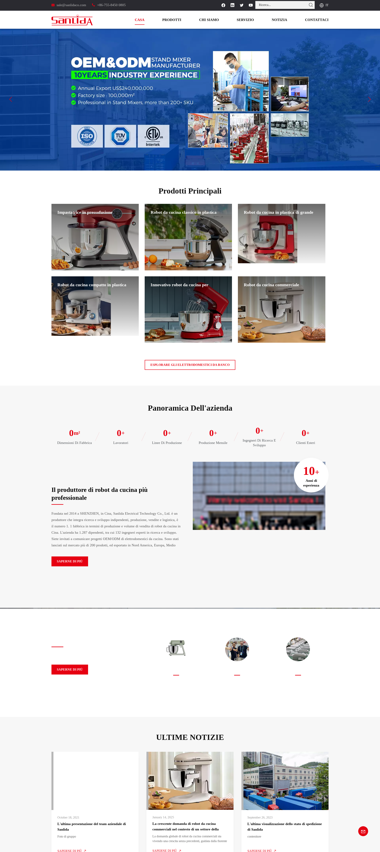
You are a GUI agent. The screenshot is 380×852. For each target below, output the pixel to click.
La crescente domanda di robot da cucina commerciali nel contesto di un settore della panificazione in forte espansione (184, 827)
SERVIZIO (255, 20)
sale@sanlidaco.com (71, 5)
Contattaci (319, 20)
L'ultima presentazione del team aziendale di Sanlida (90, 826)
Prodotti (189, 20)
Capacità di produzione (298, 670)
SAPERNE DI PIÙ (67, 561)
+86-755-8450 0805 (111, 5)
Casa (159, 20)
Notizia (286, 20)
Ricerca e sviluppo (176, 670)
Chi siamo (222, 20)
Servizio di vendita (237, 670)
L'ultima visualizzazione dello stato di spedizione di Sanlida (284, 826)
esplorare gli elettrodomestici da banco (190, 364)
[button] (10, 99)
